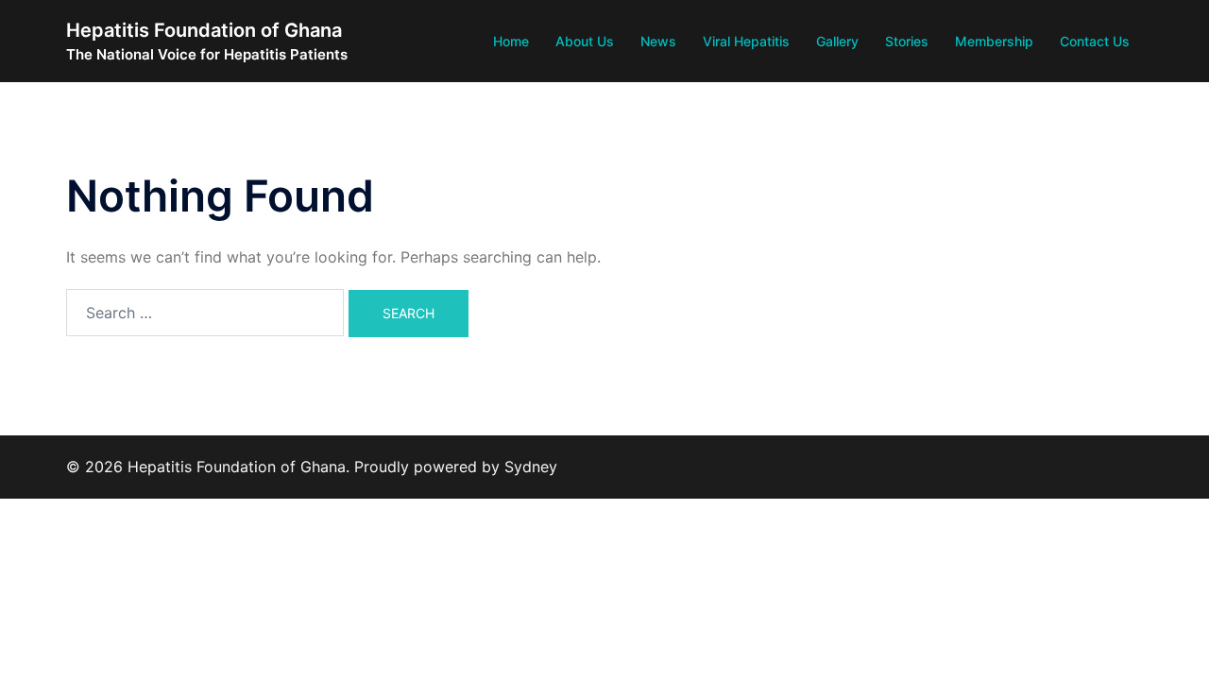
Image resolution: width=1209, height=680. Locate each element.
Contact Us (1095, 41)
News (658, 41)
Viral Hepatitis (746, 41)
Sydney (530, 466)
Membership (994, 41)
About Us (584, 41)
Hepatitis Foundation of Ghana (204, 30)
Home (511, 41)
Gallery (837, 41)
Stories (906, 41)
